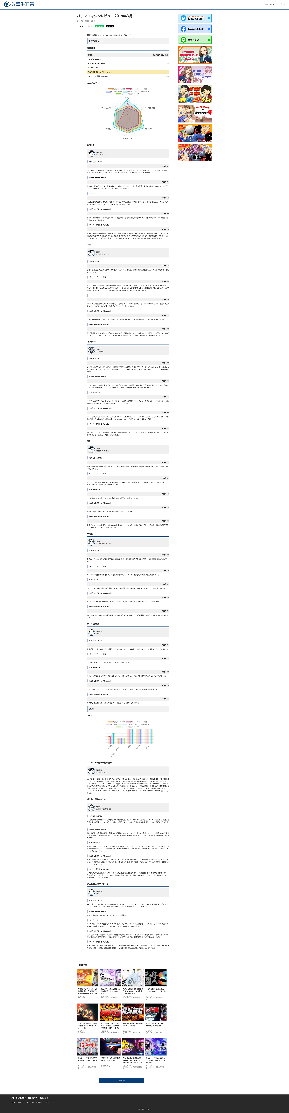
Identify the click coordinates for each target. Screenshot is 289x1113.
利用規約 (39, 1102)
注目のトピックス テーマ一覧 (20, 1102)
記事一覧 (122, 1080)
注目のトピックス (271, 4)
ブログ (282, 4)
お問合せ (47, 1102)
